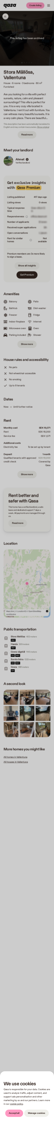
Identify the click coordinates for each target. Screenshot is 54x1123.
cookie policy (16, 1104)
